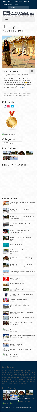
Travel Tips (26, 1)
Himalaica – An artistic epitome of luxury (21, 238)
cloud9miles (25, 91)
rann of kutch (15, 95)
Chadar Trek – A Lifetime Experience (22, 317)
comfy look (31, 91)
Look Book (26, 74)
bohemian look (8, 91)
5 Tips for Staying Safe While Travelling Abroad (19, 231)
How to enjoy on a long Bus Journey (22, 312)
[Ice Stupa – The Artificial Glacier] (23, 396)
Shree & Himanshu (11, 74)
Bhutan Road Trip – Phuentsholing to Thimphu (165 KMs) (22, 217)
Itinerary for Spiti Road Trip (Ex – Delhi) (20, 306)
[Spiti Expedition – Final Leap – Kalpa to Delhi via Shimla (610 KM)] (24, 401)
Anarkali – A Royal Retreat (18, 299)
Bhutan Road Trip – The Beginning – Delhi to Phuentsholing (21, 265)
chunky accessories (17, 91)
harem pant (13, 93)
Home (4, 1)
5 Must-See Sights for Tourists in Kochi (20, 224)
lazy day (29, 93)
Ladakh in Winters (16, 344)
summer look (28, 95)
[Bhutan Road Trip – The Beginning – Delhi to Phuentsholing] (29, 153)
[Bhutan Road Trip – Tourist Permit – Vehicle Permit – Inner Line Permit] (21, 153)
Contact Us (16, 4)
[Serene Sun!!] (18, 51)
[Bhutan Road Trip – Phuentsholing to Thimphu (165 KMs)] (14, 153)
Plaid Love (13, 330)
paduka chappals (8, 95)
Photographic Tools (7, 4)
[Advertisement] (13, 182)
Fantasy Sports (15, 278)
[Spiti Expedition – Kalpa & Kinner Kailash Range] (5, 403)
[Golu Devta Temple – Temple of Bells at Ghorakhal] (6, 158)
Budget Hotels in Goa (17, 283)
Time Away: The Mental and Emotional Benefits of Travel (22, 272)
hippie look (19, 93)
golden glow (7, 93)
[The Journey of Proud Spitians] (29, 399)
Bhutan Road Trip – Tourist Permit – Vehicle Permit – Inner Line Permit (21, 258)
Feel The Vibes (15, 355)
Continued (23, 87)
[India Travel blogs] (12, 120)
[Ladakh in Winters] (14, 158)
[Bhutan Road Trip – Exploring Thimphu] (6, 153)
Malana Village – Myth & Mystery (20, 289)
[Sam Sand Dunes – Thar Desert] (21, 399)
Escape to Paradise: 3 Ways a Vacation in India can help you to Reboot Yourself (19, 337)
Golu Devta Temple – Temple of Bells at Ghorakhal (22, 323)
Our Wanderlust (18, 1)
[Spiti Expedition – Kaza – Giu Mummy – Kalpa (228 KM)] (15, 403)
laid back (24, 93)
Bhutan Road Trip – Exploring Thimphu (19, 210)
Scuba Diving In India (17, 244)
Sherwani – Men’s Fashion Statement (22, 294)
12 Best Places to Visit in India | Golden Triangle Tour (22, 203)
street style (22, 95)
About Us (10, 1)
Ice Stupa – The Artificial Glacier (20, 349)
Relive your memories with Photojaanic (18, 250)
